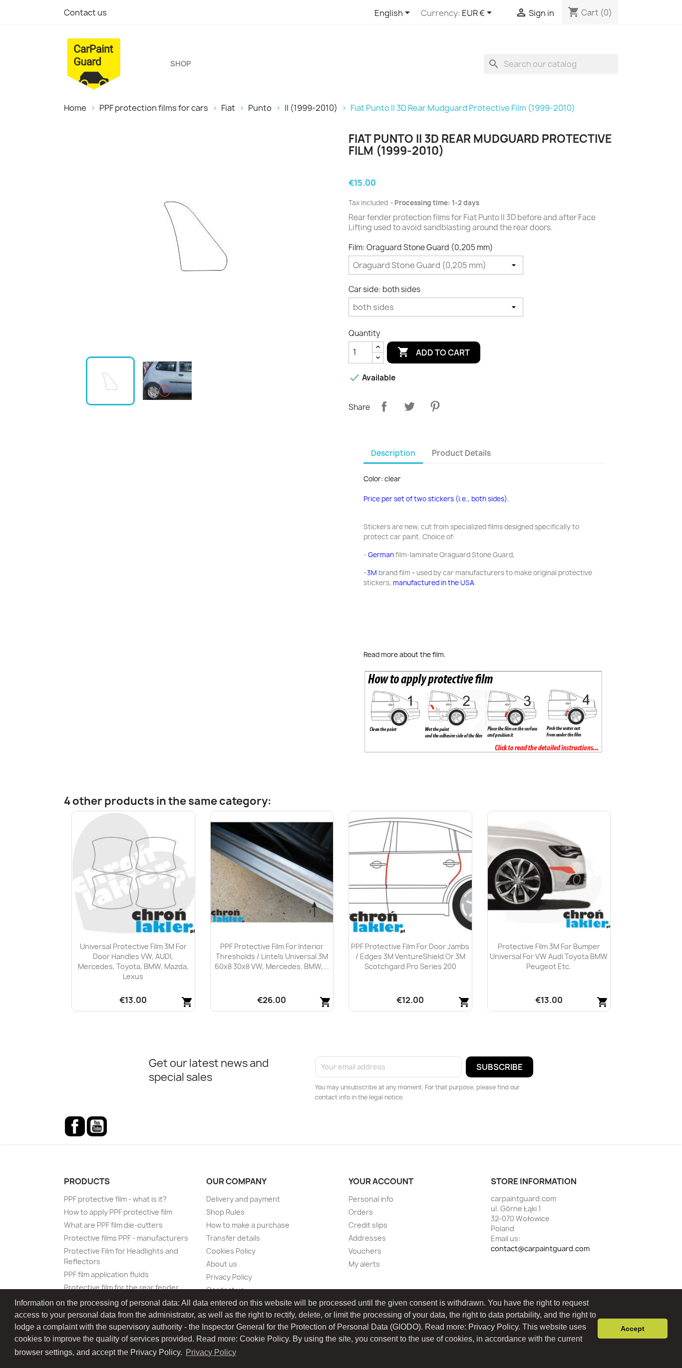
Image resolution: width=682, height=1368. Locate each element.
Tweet (409, 406)
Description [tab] (393, 453)
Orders (360, 1212)
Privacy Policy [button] (211, 1352)
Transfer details (233, 1238)
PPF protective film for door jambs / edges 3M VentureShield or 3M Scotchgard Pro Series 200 (410, 956)
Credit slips (367, 1225)
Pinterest (435, 406)
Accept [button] (633, 1329)
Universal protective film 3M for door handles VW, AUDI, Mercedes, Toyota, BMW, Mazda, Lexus (133, 961)
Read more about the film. (404, 654)
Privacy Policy (229, 1277)
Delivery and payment (243, 1199)
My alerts (364, 1264)
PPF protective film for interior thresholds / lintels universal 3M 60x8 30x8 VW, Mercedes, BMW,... (272, 956)
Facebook (75, 1126)
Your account (380, 1181)
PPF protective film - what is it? (115, 1199)
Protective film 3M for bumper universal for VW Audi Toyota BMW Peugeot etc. (549, 956)
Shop (180, 64)
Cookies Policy (231, 1251)
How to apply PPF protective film (118, 1212)
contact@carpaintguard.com (540, 1248)
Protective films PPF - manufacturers (126, 1238)
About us (221, 1264)
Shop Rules (225, 1212)
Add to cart (433, 352)
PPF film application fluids (106, 1274)
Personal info (370, 1199)
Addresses (367, 1238)
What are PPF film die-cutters (113, 1225)
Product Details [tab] (461, 453)
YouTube (97, 1126)
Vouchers (364, 1251)
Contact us (85, 12)
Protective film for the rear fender (121, 1287)
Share (384, 406)
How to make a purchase (248, 1225)
